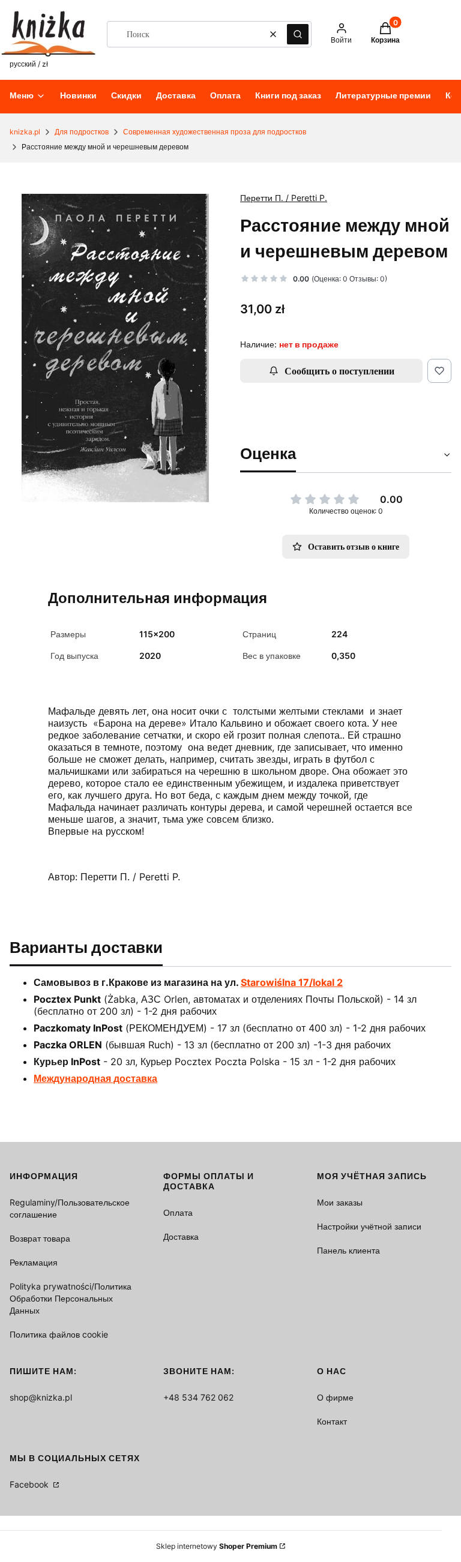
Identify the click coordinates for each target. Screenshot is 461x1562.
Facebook (30, 1484)
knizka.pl (25, 131)
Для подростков (82, 131)
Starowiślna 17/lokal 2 (292, 982)
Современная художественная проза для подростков (214, 131)
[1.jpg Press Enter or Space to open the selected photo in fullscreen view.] (115, 348)
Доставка (181, 1236)
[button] (298, 34)
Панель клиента (348, 1250)
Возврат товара (40, 1238)
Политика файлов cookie (59, 1334)
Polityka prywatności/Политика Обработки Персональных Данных (70, 1298)
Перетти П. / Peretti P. (283, 198)
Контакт (332, 1421)
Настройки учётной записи (369, 1226)
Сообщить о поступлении (339, 371)
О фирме (335, 1397)
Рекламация (34, 1262)
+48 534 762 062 (198, 1397)
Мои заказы (340, 1202)
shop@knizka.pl (41, 1397)
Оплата (178, 1212)
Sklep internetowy (216, 1546)
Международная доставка (95, 1078)
